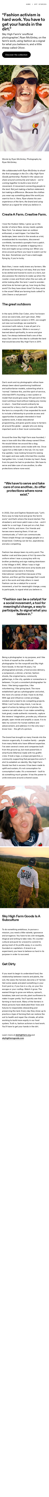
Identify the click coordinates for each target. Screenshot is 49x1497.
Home (28, 4)
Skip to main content (37, 2)
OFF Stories (40, 4)
